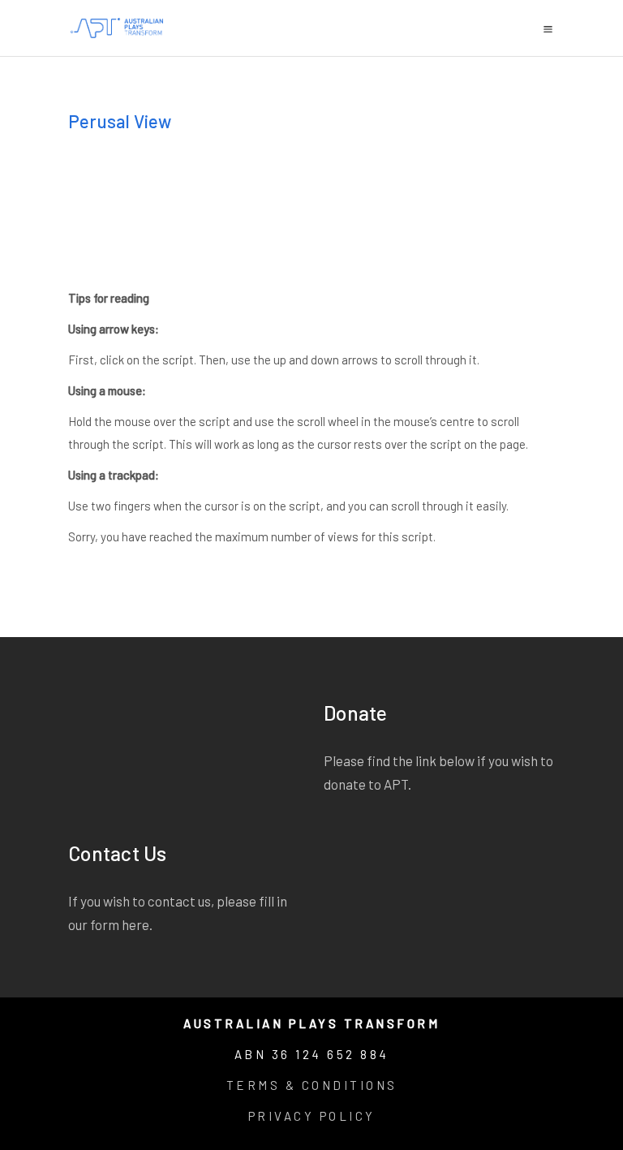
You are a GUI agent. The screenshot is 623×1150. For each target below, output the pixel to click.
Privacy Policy (312, 1116)
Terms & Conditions (311, 1085)
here (135, 924)
